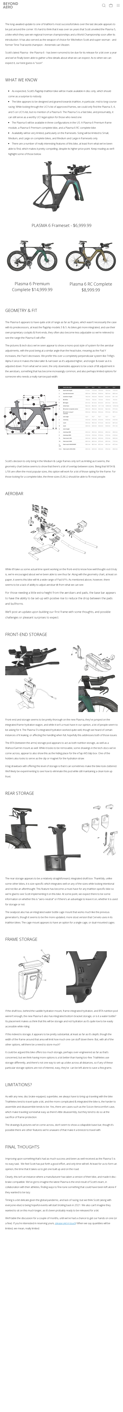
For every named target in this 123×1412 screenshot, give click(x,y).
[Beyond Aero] (10, 5)
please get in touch (65, 1223)
